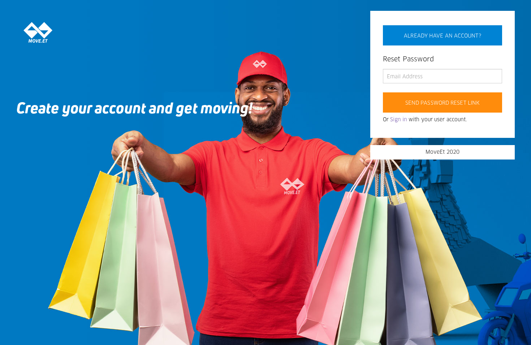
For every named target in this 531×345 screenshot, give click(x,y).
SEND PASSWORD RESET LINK (442, 103)
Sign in (398, 119)
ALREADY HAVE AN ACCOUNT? (442, 36)
